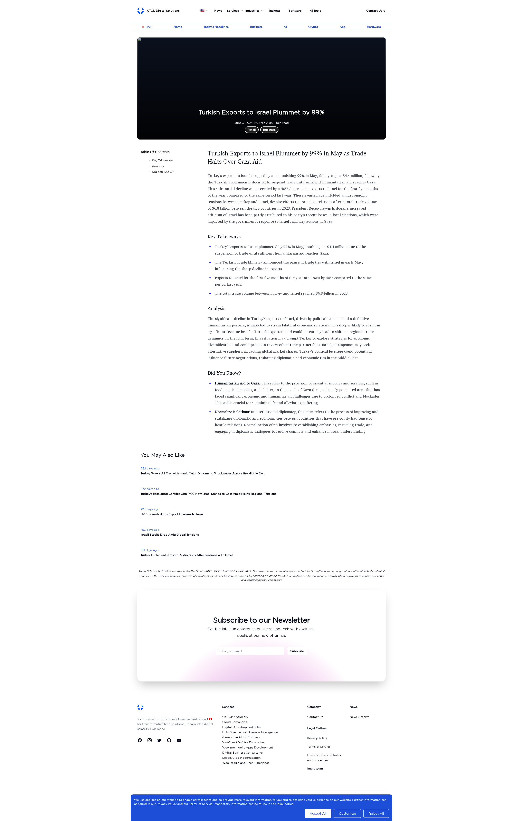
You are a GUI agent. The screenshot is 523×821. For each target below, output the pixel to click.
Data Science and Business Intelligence (250, 732)
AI (285, 27)
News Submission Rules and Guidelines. (223, 571)
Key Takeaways (224, 236)
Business (256, 27)
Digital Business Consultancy (243, 752)
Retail (252, 130)
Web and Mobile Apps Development (247, 747)
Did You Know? (224, 373)
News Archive (359, 717)
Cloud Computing (234, 722)
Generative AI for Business (241, 737)
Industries (252, 10)
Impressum (315, 768)
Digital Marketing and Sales (241, 727)
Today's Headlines (216, 27)
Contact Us (376, 10)
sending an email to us (269, 576)
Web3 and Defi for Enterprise (243, 742)
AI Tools (315, 10)
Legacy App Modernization (241, 758)
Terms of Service (319, 746)
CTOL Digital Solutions (163, 10)
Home (178, 27)
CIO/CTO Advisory (235, 717)
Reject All (376, 813)
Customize (347, 813)
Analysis (216, 308)
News (218, 10)
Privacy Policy (317, 738)
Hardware (374, 27)
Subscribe (297, 651)
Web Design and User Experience (245, 763)
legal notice (285, 804)
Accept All (318, 813)
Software (295, 10)
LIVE (148, 27)
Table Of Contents (155, 152)
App (342, 27)
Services (233, 10)
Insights (274, 10)
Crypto (313, 27)
